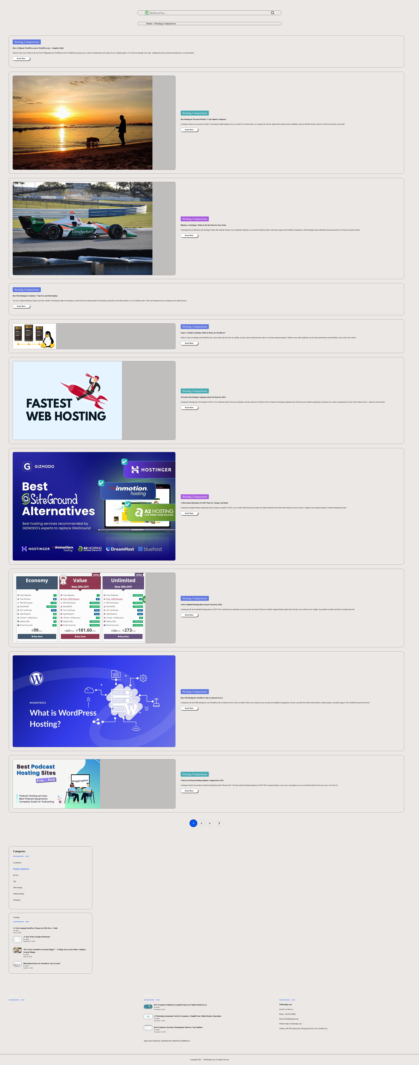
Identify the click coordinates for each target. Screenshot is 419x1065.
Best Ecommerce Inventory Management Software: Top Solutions (178, 1027)
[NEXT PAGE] (219, 823)
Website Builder (18, 894)
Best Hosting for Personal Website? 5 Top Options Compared (203, 119)
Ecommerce (17, 863)
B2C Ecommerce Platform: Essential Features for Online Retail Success (180, 1005)
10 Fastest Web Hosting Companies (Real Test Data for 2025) (203, 397)
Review (16, 875)
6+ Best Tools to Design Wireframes (37, 937)
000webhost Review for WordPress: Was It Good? (41, 963)
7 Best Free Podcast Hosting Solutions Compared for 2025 (202, 780)
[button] (219, 823)
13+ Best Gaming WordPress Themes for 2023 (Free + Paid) (35, 928)
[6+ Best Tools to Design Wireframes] (17, 940)
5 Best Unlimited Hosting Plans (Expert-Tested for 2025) (201, 604)
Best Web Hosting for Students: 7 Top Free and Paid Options (35, 296)
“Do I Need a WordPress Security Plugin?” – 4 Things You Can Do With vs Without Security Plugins (54, 951)
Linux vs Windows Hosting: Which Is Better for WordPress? (203, 333)
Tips (14, 881)
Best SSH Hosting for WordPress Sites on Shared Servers (202, 698)
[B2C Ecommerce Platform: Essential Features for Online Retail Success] (148, 1006)
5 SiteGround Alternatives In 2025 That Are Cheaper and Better (204, 503)
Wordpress (17, 900)
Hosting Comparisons (26, 42)
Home (149, 23)
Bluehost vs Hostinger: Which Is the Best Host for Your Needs (203, 225)
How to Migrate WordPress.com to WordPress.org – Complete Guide (38, 48)
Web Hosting (17, 887)
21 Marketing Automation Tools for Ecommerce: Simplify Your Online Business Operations (187, 1016)
